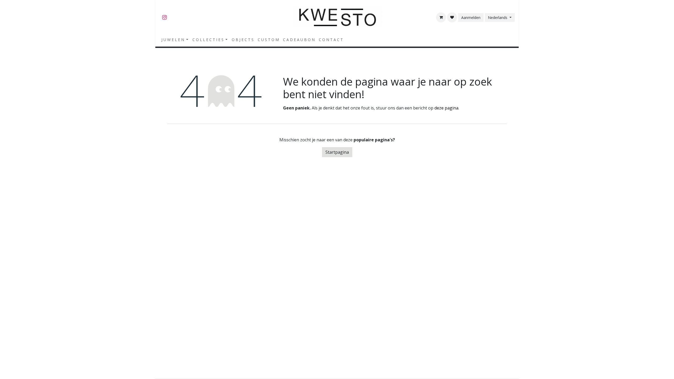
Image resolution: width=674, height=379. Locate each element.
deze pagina (446, 108)
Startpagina (337, 152)
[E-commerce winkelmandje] (441, 17)
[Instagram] (164, 17)
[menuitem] (174, 39)
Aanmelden (470, 17)
